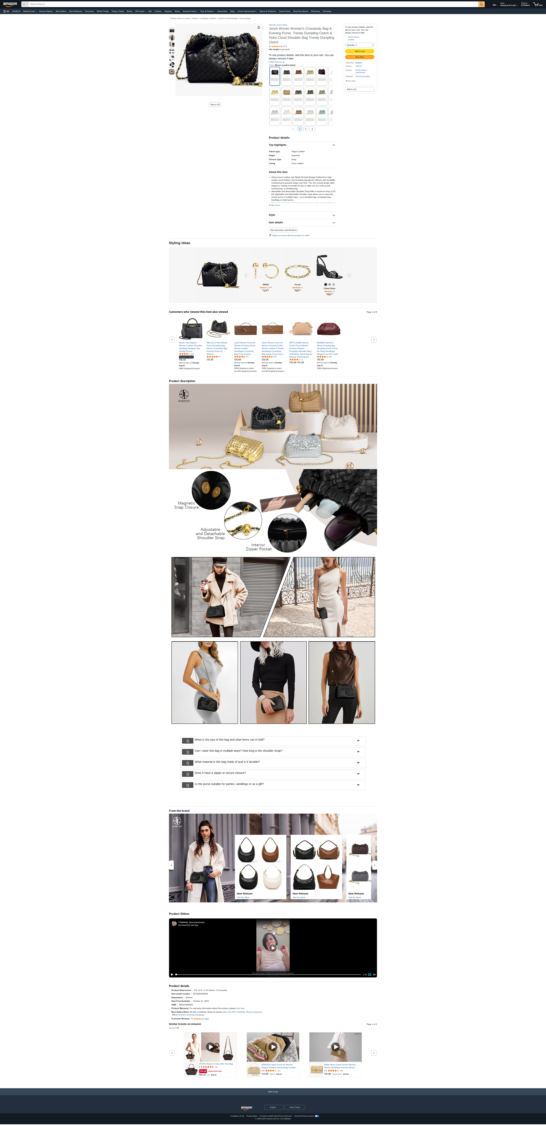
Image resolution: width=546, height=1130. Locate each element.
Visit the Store (243, 897)
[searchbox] (253, 4)
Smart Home (284, 11)
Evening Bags (245, 18)
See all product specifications (284, 230)
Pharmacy (315, 11)
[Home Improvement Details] (256, 11)
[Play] (171, 974)
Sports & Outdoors (267, 11)
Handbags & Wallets (208, 18)
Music (177, 11)
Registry (168, 11)
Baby (232, 11)
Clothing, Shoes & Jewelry (180, 18)
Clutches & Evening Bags (228, 18)
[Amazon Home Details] (197, 11)
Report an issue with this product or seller (291, 235)
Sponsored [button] (173, 1028)
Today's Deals (117, 11)
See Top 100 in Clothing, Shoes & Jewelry (242, 1012)
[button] (6, 11)
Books (129, 11)
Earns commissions (197, 922)
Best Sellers (61, 11)
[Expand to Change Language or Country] (496, 5)
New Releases (75, 11)
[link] (190, 347)
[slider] (268, 974)
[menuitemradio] (369, 974)
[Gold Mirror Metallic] (329, 284)
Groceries (89, 11)
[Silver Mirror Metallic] (333, 284)
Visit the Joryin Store (278, 25)
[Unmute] (374, 974)
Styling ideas (179, 243)
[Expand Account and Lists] (517, 5)
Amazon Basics (46, 11)
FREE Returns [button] (275, 62)
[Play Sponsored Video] (210, 1047)
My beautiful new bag (188, 925)
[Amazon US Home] (246, 1108)
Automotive (222, 11)
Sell (150, 11)
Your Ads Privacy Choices (304, 1116)
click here (240, 1008)
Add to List (351, 89)
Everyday (327, 11)
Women (195, 18)
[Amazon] (10, 4)
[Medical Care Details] (36, 11)
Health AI (16, 11)
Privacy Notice (252, 1116)
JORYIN (358, 66)
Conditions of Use (237, 1116)
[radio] (171, 31)
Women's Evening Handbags (191, 1015)
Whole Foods (103, 11)
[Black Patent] (325, 284)
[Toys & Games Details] (214, 11)
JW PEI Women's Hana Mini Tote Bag (216, 1064)
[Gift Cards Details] (145, 11)
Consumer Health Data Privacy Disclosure (275, 1116)
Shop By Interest (300, 11)
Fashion (158, 11)
